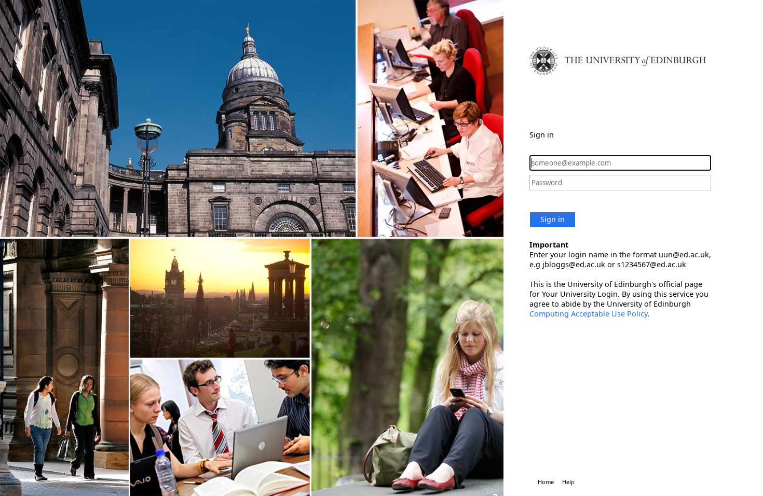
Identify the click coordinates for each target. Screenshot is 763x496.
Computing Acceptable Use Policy (588, 314)
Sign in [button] (552, 219)
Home (546, 482)
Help (568, 482)
